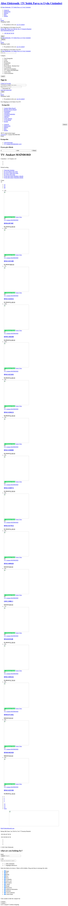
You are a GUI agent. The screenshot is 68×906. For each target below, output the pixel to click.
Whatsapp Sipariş (10, 217)
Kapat (2, 20)
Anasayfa (3, 134)
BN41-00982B (9, 563)
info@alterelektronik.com (7, 30)
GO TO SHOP (21, 24)
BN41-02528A (9, 374)
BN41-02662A (9, 412)
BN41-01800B (9, 450)
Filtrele (34, 150)
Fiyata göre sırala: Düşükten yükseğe (13, 176)
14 (4, 807)
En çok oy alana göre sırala (11, 173)
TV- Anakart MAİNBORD (12, 144)
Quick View (19, 217)
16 (4, 184)
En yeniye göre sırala (9, 174)
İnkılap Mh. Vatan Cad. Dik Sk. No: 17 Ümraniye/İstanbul (16, 29)
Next (5, 808)
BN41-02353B (9, 790)
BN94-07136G (9, 715)
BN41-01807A (9, 488)
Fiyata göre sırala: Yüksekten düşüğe (13, 177)
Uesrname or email (6, 85)
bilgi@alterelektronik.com (7, 828)
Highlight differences (11, 865)
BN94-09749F (9, 223)
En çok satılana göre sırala (11, 171)
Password (3, 86)
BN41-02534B (9, 261)
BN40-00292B (9, 752)
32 (4, 186)
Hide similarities (10, 863)
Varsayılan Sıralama (9, 170)
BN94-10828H (9, 337)
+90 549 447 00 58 (9, 33)
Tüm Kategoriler (8, 142)
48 (4, 187)
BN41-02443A (9, 299)
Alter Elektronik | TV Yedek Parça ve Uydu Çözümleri (31, 3)
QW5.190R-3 (8, 601)
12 (4, 804)
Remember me (6, 88)
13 (4, 805)
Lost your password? (6, 90)
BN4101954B (8, 639)
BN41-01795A (9, 526)
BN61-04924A (9, 677)
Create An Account (6, 83)
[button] (34, 19)
